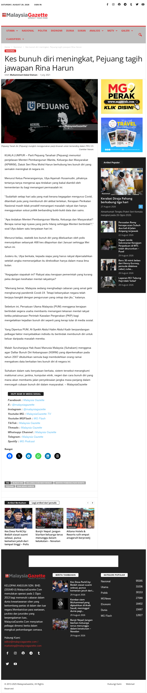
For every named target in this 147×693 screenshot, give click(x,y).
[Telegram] (125, 4)
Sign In (38, 4)
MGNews (106, 598)
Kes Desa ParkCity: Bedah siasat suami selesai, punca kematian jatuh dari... (82, 586)
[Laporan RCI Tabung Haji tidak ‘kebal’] (108, 282)
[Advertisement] (49, 471)
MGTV (110, 30)
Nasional (28, 30)
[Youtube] (143, 4)
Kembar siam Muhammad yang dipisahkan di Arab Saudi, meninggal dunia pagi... (80, 605)
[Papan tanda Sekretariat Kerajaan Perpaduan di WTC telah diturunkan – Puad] (108, 244)
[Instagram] (113, 4)
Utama (10, 30)
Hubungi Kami (114, 683)
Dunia (70, 30)
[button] (140, 35)
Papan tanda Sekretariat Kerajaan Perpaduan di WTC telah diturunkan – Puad (129, 245)
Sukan (82, 30)
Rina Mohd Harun (25, 486)
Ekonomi (56, 30)
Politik (42, 30)
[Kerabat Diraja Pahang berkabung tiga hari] (122, 181)
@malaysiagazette (23, 404)
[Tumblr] (131, 4)
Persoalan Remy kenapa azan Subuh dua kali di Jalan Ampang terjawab (129, 227)
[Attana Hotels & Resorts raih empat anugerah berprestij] (80, 518)
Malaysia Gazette (33, 400)
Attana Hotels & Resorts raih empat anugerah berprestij (78, 534)
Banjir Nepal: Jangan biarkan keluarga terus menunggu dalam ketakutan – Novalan (49, 536)
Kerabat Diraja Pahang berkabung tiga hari (116, 200)
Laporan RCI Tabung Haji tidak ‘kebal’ (129, 279)
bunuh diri (18, 483)
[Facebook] (107, 4)
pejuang (10, 486)
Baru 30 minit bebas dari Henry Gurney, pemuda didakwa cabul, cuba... (129, 265)
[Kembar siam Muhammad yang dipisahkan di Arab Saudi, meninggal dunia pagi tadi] (60, 604)
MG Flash (40, 418)
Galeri (125, 30)
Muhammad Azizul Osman (23, 74)
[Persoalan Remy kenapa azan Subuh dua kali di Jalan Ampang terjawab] (108, 226)
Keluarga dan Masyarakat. (39, 483)
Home (7, 47)
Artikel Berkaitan (17, 502)
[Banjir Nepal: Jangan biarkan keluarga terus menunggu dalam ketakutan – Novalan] (49, 518)
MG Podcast (27, 441)
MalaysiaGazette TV (38, 413)
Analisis (95, 30)
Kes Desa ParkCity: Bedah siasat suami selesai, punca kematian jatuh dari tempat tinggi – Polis (17, 538)
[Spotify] (119, 4)
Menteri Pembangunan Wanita (70, 483)
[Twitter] (137, 4)
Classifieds (13, 39)
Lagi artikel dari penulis (44, 502)
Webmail (130, 683)
